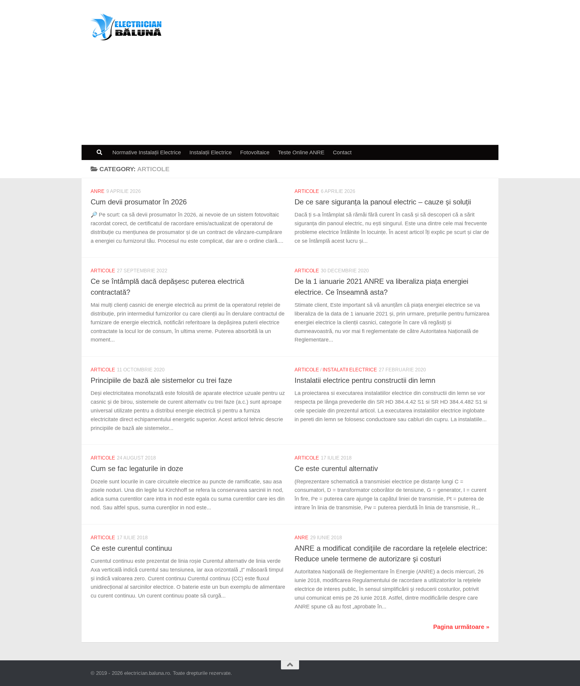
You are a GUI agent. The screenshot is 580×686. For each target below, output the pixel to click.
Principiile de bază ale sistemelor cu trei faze (161, 380)
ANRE (98, 191)
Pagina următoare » (461, 626)
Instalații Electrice (210, 152)
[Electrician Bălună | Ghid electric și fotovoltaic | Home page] (126, 27)
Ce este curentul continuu (131, 548)
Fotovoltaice (254, 152)
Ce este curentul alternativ (336, 469)
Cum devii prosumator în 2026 (139, 202)
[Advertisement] (290, 99)
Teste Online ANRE (301, 152)
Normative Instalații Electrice (146, 152)
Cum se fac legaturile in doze (137, 469)
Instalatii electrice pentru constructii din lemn (365, 380)
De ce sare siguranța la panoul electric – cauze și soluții (383, 202)
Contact (342, 152)
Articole (307, 191)
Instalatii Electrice (350, 369)
